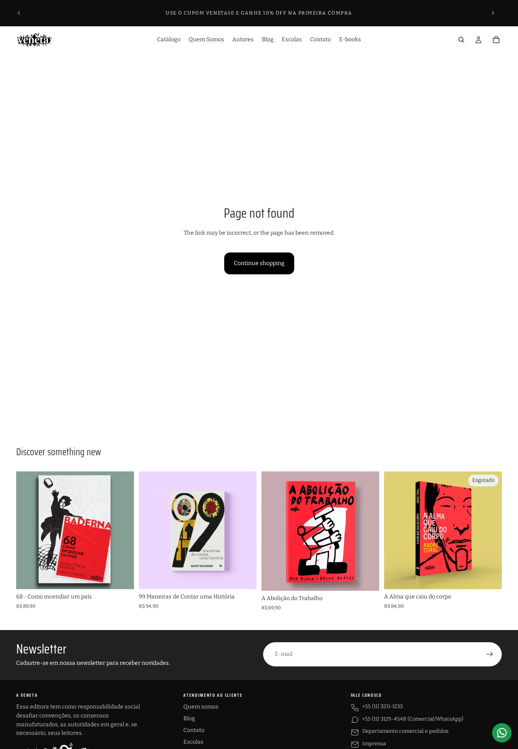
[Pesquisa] (461, 40)
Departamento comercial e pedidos (405, 731)
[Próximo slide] (493, 13)
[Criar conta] (489, 654)
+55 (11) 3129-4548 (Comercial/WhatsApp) (412, 719)
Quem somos (201, 706)
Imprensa (374, 744)
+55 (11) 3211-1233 (382, 706)
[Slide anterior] (19, 13)
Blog (189, 718)
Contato (193, 730)
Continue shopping (259, 263)
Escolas (193, 741)
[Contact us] (502, 733)
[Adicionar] (121, 576)
